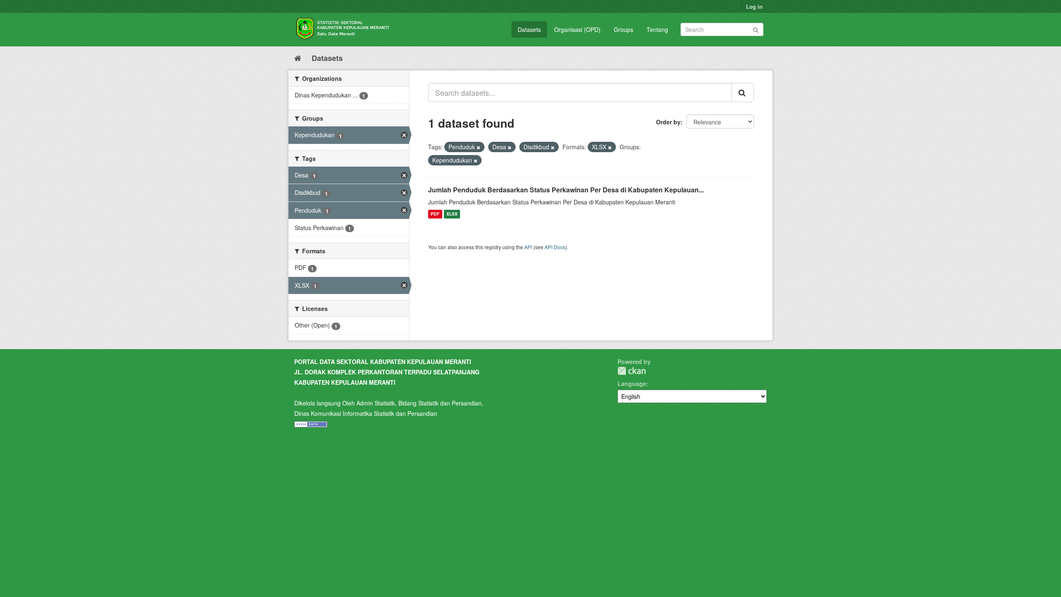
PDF (435, 214)
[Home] (297, 57)
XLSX (452, 214)
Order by (668, 122)
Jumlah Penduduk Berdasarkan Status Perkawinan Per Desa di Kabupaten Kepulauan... (566, 189)
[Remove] (478, 147)
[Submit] (755, 28)
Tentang (657, 29)
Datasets (529, 29)
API (528, 246)
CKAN (632, 370)
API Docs (555, 246)
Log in (754, 6)
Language (632, 383)
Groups (623, 29)
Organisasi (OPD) (577, 29)
